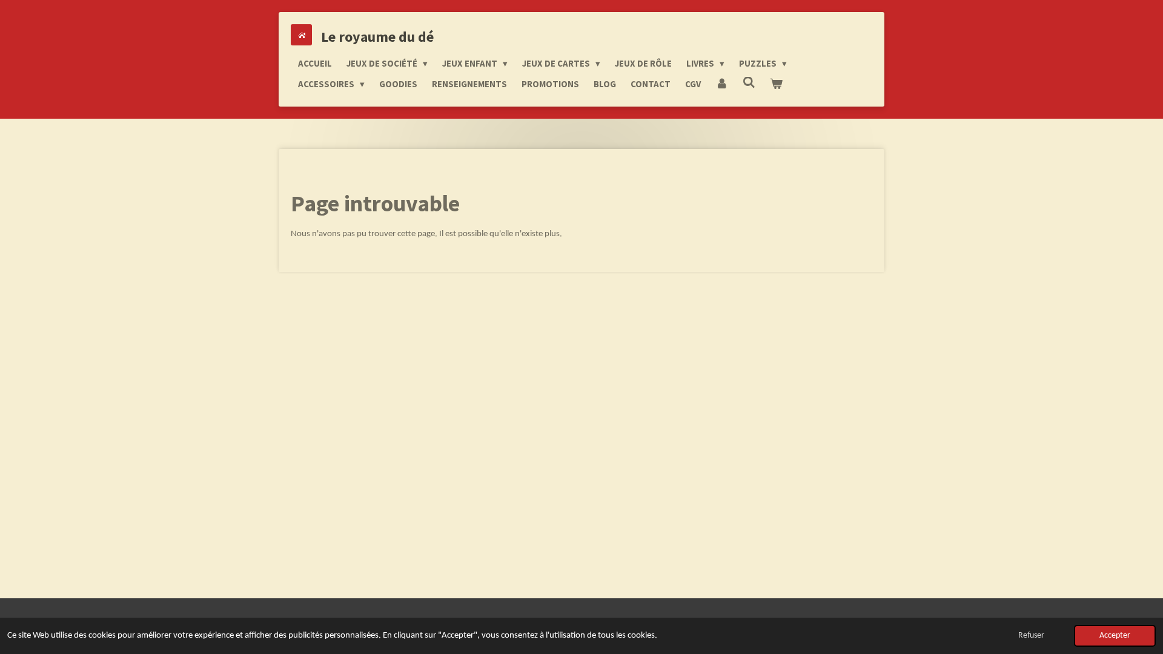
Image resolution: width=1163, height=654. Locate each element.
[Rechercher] (749, 82)
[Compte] (721, 84)
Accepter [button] (1114, 635)
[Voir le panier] (776, 84)
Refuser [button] (1031, 635)
